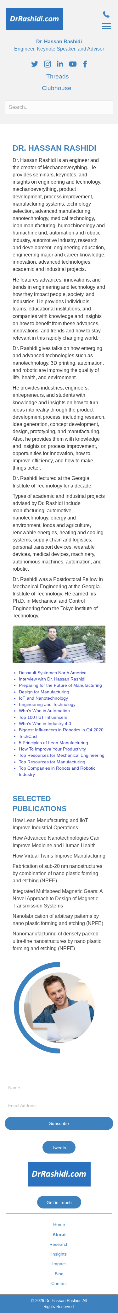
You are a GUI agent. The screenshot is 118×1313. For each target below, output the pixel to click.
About (59, 1234)
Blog (59, 1273)
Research (59, 1244)
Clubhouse (56, 88)
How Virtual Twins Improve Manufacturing (59, 855)
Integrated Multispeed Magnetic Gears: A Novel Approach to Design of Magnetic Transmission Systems (58, 898)
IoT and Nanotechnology (43, 698)
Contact (59, 1283)
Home (59, 1224)
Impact (59, 1263)
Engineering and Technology (47, 704)
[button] (106, 26)
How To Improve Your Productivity (52, 748)
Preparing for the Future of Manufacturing (60, 685)
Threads (57, 76)
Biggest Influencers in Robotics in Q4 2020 (61, 729)
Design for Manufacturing (44, 691)
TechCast (28, 736)
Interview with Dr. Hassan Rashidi (52, 678)
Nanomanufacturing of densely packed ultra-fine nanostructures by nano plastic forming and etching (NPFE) (57, 941)
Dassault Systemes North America (53, 672)
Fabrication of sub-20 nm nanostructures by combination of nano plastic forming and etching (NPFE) (57, 873)
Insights (59, 1253)
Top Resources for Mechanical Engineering (61, 755)
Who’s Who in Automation (44, 710)
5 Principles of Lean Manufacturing (53, 742)
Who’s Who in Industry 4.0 (45, 723)
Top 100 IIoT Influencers (43, 717)
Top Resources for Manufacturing (52, 761)
